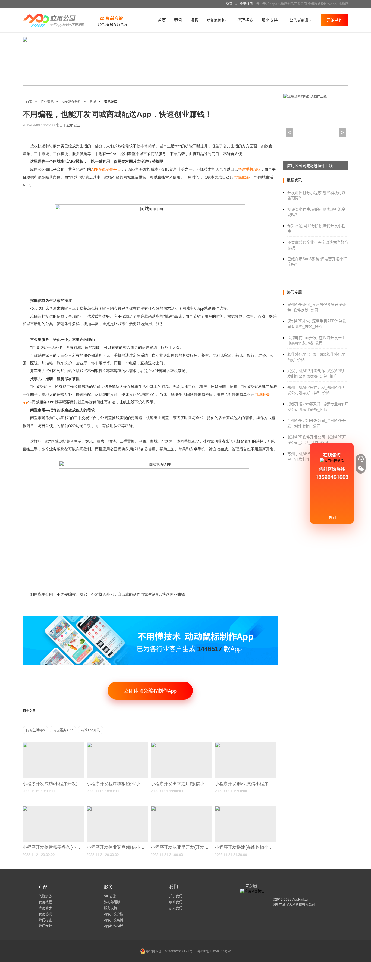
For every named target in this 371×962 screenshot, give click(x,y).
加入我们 (175, 907)
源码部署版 (112, 902)
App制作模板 (113, 925)
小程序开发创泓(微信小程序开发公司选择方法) (260, 783)
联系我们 (175, 902)
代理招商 (245, 20)
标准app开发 (90, 730)
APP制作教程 (71, 101)
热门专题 (45, 925)
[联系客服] (361, 459)
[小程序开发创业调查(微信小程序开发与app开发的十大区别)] (117, 808)
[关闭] (332, 517)
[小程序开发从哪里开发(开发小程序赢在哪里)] (181, 808)
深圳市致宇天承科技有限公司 (294, 904)
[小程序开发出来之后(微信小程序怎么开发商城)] (181, 744)
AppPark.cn (300, 899)
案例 (178, 20)
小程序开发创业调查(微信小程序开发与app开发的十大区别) (144, 847)
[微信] (361, 469)
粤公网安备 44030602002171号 (169, 951)
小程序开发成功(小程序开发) (50, 783)
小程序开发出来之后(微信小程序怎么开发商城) (196, 783)
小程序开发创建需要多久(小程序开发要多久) (66, 847)
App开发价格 (113, 913)
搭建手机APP (249, 169)
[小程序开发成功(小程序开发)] (53, 744)
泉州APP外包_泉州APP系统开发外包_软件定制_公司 (316, 307)
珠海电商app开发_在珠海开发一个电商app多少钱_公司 (316, 340)
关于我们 (175, 896)
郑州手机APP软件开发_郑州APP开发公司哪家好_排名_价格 (316, 389)
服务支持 (270, 20)
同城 (92, 101)
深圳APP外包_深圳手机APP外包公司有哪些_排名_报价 (316, 323)
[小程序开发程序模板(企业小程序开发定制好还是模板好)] (117, 744)
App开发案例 (113, 919)
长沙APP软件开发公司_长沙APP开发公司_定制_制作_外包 (316, 439)
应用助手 (45, 907)
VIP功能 (110, 896)
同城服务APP (63, 730)
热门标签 (45, 919)
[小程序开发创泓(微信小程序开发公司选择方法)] (245, 744)
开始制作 (334, 20)
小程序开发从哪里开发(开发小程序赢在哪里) (194, 847)
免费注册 (246, 3)
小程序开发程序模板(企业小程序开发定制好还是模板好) (141, 783)
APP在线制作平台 (106, 169)
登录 (229, 3)
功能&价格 (217, 20)
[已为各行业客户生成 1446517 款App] (150, 618)
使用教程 (45, 902)
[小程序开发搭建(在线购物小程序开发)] (245, 808)
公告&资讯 (299, 20)
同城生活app (244, 177)
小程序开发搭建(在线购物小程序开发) (251, 847)
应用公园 (73, 124)
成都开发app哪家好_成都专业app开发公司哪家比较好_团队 (317, 406)
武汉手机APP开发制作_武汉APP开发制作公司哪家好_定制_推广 (316, 373)
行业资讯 (47, 101)
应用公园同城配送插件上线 (310, 165)
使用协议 (45, 913)
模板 (194, 20)
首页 (162, 20)
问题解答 (45, 896)
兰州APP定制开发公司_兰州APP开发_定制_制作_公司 (316, 423)
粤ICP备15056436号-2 (214, 951)
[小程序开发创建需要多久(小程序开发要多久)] (53, 808)
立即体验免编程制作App (150, 690)
